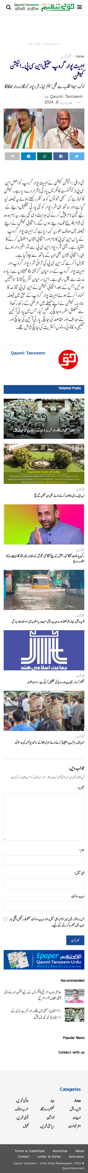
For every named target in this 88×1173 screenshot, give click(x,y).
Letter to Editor (49, 1156)
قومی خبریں (66, 56)
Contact (23, 1156)
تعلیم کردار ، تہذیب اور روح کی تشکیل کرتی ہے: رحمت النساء (55, 682)
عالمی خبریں (22, 1101)
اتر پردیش (75, 1109)
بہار (52, 1101)
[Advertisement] (44, 25)
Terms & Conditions (29, 1151)
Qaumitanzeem (73, 1168)
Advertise (60, 1151)
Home (80, 56)
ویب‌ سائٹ (77, 896)
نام (81, 850)
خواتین (51, 1118)
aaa (77, 1101)
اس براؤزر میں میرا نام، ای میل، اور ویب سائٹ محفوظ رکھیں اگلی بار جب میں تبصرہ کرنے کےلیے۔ (46, 922)
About (80, 1151)
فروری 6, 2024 (58, 102)
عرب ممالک (22, 1109)
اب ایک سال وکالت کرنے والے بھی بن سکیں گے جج (59, 495)
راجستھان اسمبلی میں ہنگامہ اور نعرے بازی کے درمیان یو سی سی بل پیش (46, 430)
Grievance (76, 1156)
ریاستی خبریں (47, 1126)
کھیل (26, 1126)
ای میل (79, 873)
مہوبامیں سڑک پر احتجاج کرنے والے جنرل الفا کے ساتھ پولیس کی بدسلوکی (49, 742)
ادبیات (77, 1118)
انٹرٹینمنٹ (74, 1126)
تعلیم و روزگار (47, 1109)
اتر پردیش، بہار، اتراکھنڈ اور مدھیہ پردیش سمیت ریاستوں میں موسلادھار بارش (48, 621)
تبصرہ (80, 788)
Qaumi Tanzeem (66, 96)
